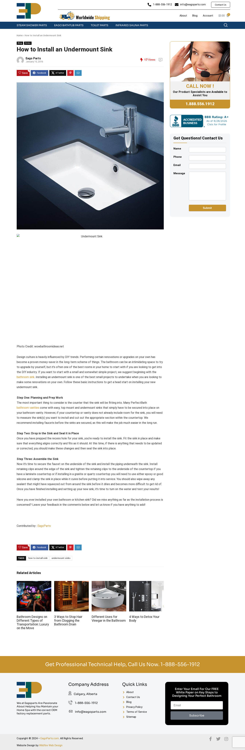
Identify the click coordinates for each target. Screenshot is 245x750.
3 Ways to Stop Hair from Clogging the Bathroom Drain (68, 620)
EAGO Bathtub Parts (69, 25)
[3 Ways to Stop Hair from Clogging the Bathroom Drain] (71, 583)
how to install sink (38, 558)
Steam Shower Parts (32, 25)
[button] (227, 26)
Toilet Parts (99, 25)
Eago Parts (33, 58)
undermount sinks (60, 558)
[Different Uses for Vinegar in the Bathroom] (109, 583)
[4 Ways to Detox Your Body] (146, 583)
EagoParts (44, 526)
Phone (177, 156)
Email (177, 165)
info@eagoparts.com (90, 712)
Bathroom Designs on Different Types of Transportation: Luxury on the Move (33, 622)
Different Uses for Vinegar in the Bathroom (109, 618)
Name (177, 148)
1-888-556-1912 (180, 664)
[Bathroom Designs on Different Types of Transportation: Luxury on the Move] (34, 583)
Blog (20, 43)
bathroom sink (25, 377)
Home (19, 35)
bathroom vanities (28, 407)
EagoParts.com (50, 738)
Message (179, 173)
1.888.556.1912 (200, 104)
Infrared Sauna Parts (132, 25)
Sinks (27, 43)
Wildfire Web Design (50, 745)
